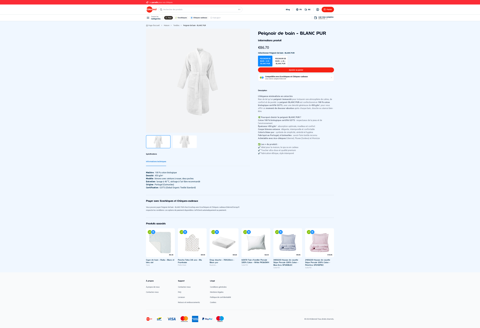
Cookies (213, 302)
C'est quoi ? (216, 18)
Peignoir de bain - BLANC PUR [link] (194, 25)
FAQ (179, 292)
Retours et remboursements (189, 302)
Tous (170, 18)
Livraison (181, 297)
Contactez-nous (152, 292)
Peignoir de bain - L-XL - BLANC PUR (280, 61)
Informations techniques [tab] (156, 161)
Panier (329, 10)
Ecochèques (182, 18)
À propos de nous (153, 287)
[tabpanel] (198, 81)
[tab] (158, 142)
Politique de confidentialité (220, 297)
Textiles (176, 25)
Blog (288, 10)
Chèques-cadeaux (200, 18)
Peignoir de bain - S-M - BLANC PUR (265, 61)
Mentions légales (217, 292)
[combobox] (298, 9)
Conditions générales (218, 287)
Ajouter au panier (296, 70)
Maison (167, 25)
